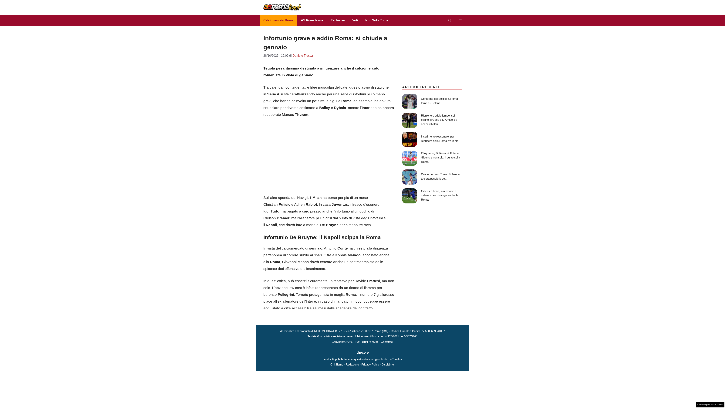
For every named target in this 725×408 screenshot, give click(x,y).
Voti (355, 20)
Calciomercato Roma (278, 20)
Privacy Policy (370, 364)
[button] (449, 20)
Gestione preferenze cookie (710, 404)
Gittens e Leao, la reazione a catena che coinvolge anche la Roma (439, 195)
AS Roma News (312, 20)
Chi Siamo (336, 364)
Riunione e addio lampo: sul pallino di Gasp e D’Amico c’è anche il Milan (439, 120)
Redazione (352, 364)
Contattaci (387, 341)
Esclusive (338, 20)
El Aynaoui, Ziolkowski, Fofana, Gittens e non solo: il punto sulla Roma (440, 157)
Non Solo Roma (376, 20)
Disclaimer (388, 364)
